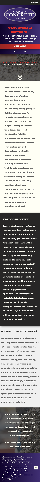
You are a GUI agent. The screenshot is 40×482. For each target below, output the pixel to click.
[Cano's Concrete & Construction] (20, 14)
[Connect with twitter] (19, 51)
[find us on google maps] (25, 51)
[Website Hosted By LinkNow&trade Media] (7, 479)
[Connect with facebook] (15, 51)
